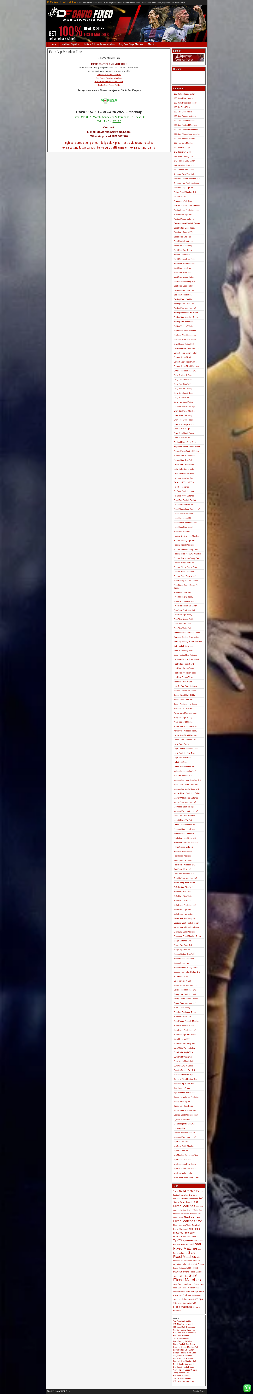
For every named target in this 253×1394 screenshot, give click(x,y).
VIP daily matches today (183, 1381)
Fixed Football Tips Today (184, 1344)
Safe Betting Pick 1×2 (183, 887)
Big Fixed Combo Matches (109, 78)
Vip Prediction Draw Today (185, 1164)
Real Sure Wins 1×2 (182, 869)
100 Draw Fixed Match (183, 98)
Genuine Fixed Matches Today (187, 632)
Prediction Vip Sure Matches (186, 842)
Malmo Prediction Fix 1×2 (185, 771)
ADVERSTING (180, 196)
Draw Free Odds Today (183, 420)
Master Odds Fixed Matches (186, 798)
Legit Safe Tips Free (182, 758)
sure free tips (192, 1291)
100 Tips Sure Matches (184, 143)
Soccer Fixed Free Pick (184, 959)
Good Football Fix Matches (185, 655)
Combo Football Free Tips (184, 1330)
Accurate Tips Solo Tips (183, 1358)
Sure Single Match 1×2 (183, 1061)
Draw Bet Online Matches (184, 411)
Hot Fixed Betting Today (184, 668)
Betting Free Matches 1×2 (185, 308)
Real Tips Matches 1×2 (184, 874)
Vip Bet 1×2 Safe (181, 1142)
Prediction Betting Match (183, 1364)
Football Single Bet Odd (184, 563)
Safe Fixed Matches (182, 900)
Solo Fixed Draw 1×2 (183, 976)
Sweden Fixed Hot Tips (184, 1075)
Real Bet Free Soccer (183, 851)
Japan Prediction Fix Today (185, 704)
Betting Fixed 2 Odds (183, 299)
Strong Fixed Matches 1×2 (185, 990)
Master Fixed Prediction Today (187, 793)
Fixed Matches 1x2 (187, 1221)
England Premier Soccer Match (187, 447)
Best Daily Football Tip (183, 232)
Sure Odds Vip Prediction (184, 1048)
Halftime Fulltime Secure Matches (99, 44)
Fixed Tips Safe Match (183, 527)
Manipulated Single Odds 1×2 (186, 789)
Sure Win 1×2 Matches (183, 1066)
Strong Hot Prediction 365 (185, 994)
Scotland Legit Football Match (186, 923)
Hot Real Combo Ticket (184, 677)
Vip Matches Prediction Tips (186, 1155)
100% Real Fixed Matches (61, 2)
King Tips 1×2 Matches (184, 722)
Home (53, 44)
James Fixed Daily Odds (184, 695)
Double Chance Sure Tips (184, 406)
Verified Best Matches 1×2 (185, 1133)
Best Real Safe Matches (184, 264)
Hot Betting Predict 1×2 (184, 664)
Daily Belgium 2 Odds (183, 375)
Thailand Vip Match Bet (184, 1084)
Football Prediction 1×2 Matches (187, 554)
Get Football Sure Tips (183, 646)
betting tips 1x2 (187, 1210)
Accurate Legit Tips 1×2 (184, 188)
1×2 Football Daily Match (184, 161)
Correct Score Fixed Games (186, 362)
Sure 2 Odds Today (182, 1008)
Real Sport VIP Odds (183, 860)
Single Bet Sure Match (182, 1355)
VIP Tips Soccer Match (183, 1324)
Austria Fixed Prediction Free (186, 210)
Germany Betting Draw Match (186, 637)
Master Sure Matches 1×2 (185, 802)
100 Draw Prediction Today (185, 103)
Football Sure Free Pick (184, 572)
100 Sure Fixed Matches (109, 74)
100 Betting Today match (184, 94)
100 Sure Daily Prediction (184, 1327)
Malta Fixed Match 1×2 (183, 775)
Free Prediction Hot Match (185, 601)
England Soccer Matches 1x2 (185, 1347)
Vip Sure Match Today (183, 1173)
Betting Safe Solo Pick (183, 321)
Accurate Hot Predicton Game (186, 183)
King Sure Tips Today (183, 717)
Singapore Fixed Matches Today (187, 936)
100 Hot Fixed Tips (182, 107)
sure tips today (185, 1303)
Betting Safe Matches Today (186, 317)
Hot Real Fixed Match (183, 682)
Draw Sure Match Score (184, 433)
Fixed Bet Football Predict (185, 500)
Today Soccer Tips (181, 1373)
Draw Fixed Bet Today (183, 415)
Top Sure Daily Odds (182, 1321)
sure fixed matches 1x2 (184, 1284)
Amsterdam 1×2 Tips (183, 201)
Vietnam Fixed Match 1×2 (185, 1137)
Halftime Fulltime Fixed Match (109, 81)
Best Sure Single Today (184, 277)
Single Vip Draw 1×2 (182, 950)
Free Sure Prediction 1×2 (184, 610)
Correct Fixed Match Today (185, 353)
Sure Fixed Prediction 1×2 (185, 1030)
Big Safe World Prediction (185, 335)
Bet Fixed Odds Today (183, 286)
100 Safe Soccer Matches (185, 116)
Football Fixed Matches (184, 545)
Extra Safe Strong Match (184, 469)
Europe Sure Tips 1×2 (183, 460)
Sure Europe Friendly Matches (187, 1021)
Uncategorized (180, 1128)
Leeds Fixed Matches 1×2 (185, 740)
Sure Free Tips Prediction (184, 1034)
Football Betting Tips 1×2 (184, 540)
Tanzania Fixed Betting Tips (186, 1079)
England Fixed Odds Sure (185, 442)
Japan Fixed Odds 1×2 (183, 700)
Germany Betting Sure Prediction (188, 641)
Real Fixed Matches (182, 856)
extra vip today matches (138, 143)
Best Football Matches (183, 241)
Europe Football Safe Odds (184, 1353)
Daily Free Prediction (183, 380)
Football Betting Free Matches (186, 536)
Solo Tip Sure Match (182, 981)
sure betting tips (180, 1276)
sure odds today (194, 1295)
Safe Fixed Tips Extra (183, 914)
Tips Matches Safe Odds (184, 1093)
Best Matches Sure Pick (184, 259)
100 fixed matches (189, 1199)
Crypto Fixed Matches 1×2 (185, 371)
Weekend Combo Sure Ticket (186, 1177)
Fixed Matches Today (182, 1225)
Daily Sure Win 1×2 (182, 397)
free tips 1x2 (188, 1237)
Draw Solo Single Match (184, 424)
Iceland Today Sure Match (185, 691)
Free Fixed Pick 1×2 (182, 592)
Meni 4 (151, 44)
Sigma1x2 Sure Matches (184, 932)
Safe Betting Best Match (184, 883)
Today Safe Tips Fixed (183, 1106)
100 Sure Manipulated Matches (187, 134)
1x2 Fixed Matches (181, 1338)
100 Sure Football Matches (185, 125)
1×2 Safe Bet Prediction (184, 165)
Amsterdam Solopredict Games (187, 205)
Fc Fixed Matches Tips (183, 478)
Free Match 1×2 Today (183, 597)
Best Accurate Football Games (187, 223)
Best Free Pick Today (183, 246)
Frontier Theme (199, 1391)
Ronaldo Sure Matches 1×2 (185, 878)
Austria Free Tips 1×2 (183, 214)
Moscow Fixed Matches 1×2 (186, 811)
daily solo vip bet (110, 143)
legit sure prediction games (81, 143)
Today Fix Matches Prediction (186, 1097)
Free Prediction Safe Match (185, 606)
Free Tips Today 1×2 (182, 628)
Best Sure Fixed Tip (182, 268)
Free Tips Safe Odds (183, 624)
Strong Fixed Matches (193, 1272)
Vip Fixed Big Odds (70, 44)
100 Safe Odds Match (183, 112)
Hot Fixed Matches (181, 1336)
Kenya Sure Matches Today (185, 713)
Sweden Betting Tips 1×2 (184, 1070)
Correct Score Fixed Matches (186, 366)
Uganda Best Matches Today (186, 1115)
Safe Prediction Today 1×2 (185, 918)
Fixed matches (192, 1217)
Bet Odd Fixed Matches (184, 290)
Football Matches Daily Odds (186, 549)
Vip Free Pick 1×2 (181, 1150)
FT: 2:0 (117, 121)
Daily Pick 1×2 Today (183, 389)
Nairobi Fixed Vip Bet (183, 820)
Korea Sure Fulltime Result (185, 726)
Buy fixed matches (181, 1376)
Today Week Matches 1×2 (185, 1110)
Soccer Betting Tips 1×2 (184, 954)
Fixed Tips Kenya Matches (185, 523)
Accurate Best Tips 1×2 (184, 174)
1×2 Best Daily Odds (183, 152)
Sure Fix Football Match (184, 1025)
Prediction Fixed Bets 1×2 (185, 838)
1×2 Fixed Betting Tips (183, 156)
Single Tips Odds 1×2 (183, 945)
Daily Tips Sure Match (183, 402)
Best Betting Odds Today (184, 228)
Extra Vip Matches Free (65, 52)
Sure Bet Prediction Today (185, 1012)
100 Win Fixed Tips (182, 147)
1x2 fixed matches (186, 1191)
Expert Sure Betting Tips (184, 464)
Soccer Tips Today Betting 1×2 (187, 972)
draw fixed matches (189, 1214)
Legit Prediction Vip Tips (184, 753)
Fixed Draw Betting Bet (183, 505)
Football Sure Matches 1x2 (184, 1361)
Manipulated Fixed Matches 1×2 (187, 780)
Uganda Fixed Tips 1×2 (184, 1119)
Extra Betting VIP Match (183, 1350)
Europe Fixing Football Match (186, 451)
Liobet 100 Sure (180, 762)
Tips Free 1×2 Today (182, 1088)
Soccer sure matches (182, 1378)
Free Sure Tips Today (183, 615)
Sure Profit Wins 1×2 (183, 1057)
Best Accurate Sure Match (184, 1333)
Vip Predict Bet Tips (182, 1159)
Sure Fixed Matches (187, 1277)
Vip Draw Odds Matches (184, 1146)
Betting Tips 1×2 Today (184, 326)
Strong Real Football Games (186, 999)
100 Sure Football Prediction (186, 130)
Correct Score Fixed (182, 357)
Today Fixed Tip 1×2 (182, 1101)
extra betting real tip (142, 147)
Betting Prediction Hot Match (186, 313)
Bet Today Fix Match (183, 295)
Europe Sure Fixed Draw (184, 455)
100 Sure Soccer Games (184, 138)
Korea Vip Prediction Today (185, 731)
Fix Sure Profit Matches (184, 496)
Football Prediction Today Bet (186, 558)
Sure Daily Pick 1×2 (182, 1017)
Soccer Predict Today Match (186, 967)
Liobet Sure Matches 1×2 (184, 766)
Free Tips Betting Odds (184, 619)
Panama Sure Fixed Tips (184, 829)
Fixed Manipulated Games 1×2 (187, 509)
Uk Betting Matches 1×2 (184, 1124)
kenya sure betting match (112, 147)
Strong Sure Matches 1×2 (185, 1003)
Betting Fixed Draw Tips (184, 304)
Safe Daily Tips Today (183, 896)
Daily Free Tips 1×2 (182, 384)
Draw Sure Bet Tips (182, 429)
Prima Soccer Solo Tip (183, 847)
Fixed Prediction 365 (182, 518)
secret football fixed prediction (186, 927)
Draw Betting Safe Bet (182, 1341)
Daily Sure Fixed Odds (109, 85)
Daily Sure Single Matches (131, 44)
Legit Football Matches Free (186, 749)
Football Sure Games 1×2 (185, 576)
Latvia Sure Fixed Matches (185, 735)
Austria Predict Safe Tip (184, 219)
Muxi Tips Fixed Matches (184, 816)
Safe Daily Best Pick (183, 891)
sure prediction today (183, 1299)
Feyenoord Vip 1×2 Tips (184, 482)
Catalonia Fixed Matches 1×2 (186, 348)
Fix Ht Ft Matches (181, 487)
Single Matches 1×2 (182, 941)
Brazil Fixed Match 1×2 (184, 344)
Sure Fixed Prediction (186, 1288)
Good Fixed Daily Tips (183, 650)
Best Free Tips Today (183, 250)
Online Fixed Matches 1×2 (185, 825)
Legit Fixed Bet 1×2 (182, 744)
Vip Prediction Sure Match (185, 1168)
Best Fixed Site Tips (182, 237)
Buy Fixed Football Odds (183, 1367)
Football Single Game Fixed (185, 567)
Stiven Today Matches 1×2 (185, 985)
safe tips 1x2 (192, 1264)
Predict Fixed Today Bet (184, 834)
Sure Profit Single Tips (183, 1052)
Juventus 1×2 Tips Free (184, 708)
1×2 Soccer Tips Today (184, 170)
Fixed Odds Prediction (183, 514)
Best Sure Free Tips (182, 272)
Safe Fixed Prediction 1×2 (185, 905)
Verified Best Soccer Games (185, 1370)
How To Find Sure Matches (185, 686)
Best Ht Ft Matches (182, 255)
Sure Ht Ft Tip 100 (181, 1039)
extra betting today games (78, 147)
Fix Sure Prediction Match (185, 491)
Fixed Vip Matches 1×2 (184, 531)
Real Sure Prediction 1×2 (184, 865)
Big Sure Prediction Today (185, 339)
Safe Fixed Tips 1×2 (182, 909)
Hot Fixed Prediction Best (185, 673)
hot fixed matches (183, 1244)
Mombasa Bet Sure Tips (184, 807)
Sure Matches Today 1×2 (184, 1043)
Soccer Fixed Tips (181, 963)
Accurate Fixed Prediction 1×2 (187, 179)
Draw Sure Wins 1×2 (182, 438)
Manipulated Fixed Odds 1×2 (186, 784)
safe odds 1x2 (190, 1261)
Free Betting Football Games (186, 581)
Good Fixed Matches (194, 1240)
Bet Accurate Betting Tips (185, 281)
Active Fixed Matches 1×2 (185, 192)
